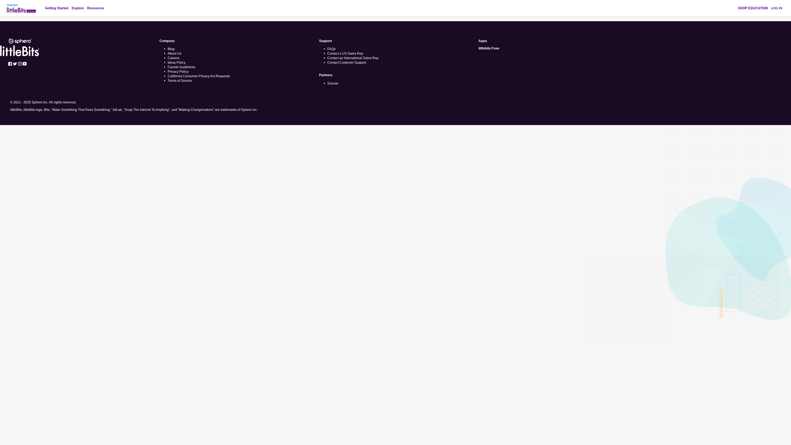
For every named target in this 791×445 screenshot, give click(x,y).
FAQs (331, 49)
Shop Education (753, 8)
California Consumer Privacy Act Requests (199, 76)
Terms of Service (180, 80)
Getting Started (56, 8)
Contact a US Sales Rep (345, 53)
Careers (173, 58)
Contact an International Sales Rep (352, 58)
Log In (776, 8)
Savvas (332, 83)
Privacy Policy (178, 71)
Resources (95, 8)
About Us (174, 53)
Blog (171, 49)
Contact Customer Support (346, 62)
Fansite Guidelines (181, 67)
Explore (78, 8)
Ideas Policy (177, 62)
